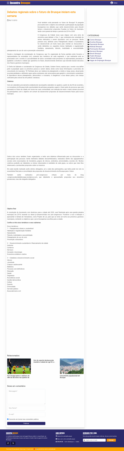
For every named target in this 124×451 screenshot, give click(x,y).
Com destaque (69, 441)
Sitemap (22, 449)
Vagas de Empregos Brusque (100, 60)
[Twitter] (13, 443)
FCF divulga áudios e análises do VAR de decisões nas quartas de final (18, 377)
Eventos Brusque (96, 42)
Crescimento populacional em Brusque (70, 376)
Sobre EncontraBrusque (64, 436)
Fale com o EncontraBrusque (66, 439)
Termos (8, 449)
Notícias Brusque (96, 47)
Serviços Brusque (96, 51)
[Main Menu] (8, 3)
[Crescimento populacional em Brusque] (72, 366)
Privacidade (15, 449)
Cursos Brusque (95, 40)
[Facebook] (8, 443)
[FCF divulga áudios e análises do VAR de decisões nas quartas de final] (19, 366)
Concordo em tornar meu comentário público (24, 419)
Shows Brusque (95, 54)
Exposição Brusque (97, 44)
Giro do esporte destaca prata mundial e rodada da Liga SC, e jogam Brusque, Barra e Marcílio (44, 362)
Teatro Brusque (95, 56)
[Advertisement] (21, 35)
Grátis (77, 441)
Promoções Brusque (97, 49)
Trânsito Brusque (96, 58)
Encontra (20, 3)
